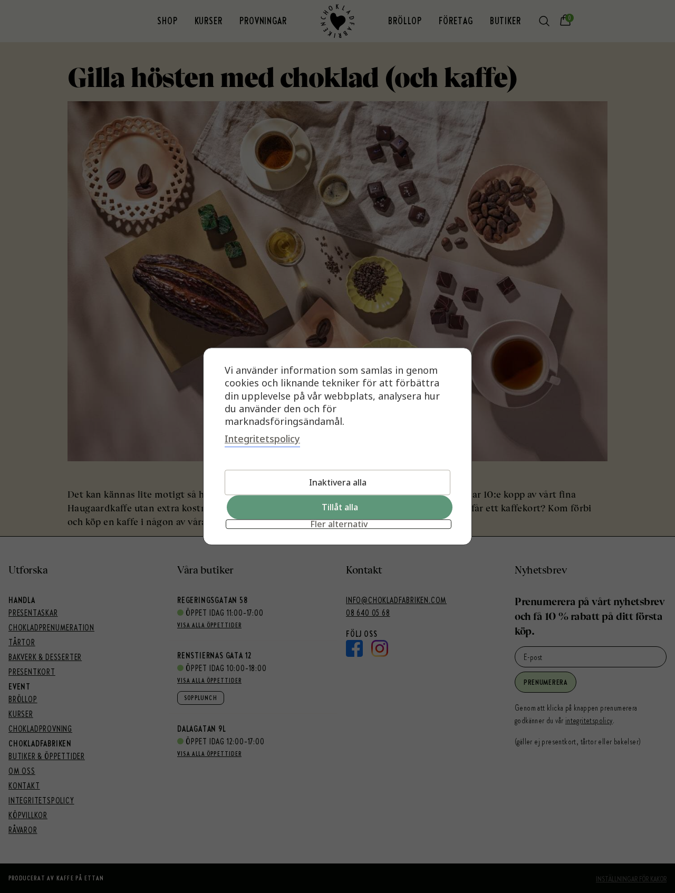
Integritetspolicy (262, 439)
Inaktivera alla (338, 483)
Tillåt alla (340, 507)
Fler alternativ (339, 524)
